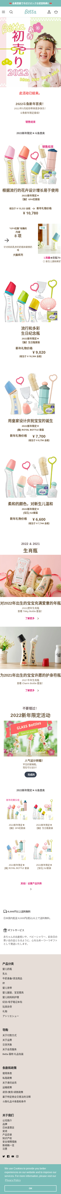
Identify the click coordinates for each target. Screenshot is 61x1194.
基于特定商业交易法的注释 (17, 1096)
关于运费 (7, 1039)
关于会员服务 (10, 1049)
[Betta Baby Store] (30, 12)
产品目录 (7, 1134)
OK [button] (30, 1188)
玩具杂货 (7, 1006)
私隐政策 (7, 1077)
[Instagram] (17, 1156)
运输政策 (7, 1087)
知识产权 (7, 1138)
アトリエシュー (11, 1016)
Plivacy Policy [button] (13, 1180)
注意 (5, 1148)
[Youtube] (13, 1156)
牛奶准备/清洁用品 (12, 978)
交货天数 (7, 1044)
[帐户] (49, 11)
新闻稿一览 (8, 1145)
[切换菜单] (5, 11)
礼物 (5, 1011)
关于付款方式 (10, 1035)
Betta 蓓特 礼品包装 (13, 1054)
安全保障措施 (10, 1141)
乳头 (5, 973)
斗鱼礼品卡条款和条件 (14, 1101)
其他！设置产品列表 (31, 883)
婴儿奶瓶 (7, 968)
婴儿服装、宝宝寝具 (13, 992)
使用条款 (7, 1073)
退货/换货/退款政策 (13, 1092)
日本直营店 (8, 1127)
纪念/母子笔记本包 (12, 1001)
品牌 (5, 1124)
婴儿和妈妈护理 (11, 997)
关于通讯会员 (10, 1082)
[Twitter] (4, 1156)
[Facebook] (8, 1156)
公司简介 (7, 1120)
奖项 (5, 1131)
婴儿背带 (7, 987)
